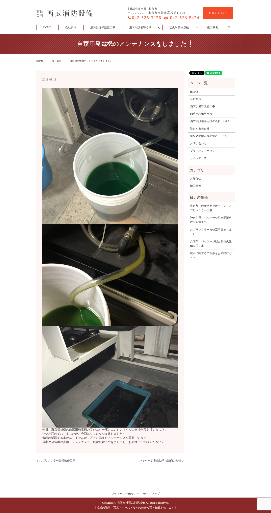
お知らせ (195, 178)
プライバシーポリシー (204, 150)
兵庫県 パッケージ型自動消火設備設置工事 (211, 243)
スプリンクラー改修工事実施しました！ (211, 231)
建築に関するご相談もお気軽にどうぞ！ (211, 255)
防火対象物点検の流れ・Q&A (208, 136)
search (231, 27)
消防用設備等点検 (140, 27)
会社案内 (70, 27)
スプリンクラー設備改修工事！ (58, 460)
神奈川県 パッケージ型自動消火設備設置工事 (211, 220)
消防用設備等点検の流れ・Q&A (210, 121)
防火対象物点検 (179, 27)
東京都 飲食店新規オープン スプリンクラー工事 (211, 208)
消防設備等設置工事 (102, 27)
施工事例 (212, 27)
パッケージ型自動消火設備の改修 (160, 460)
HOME (47, 27)
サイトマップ (198, 158)
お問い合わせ (218, 12)
